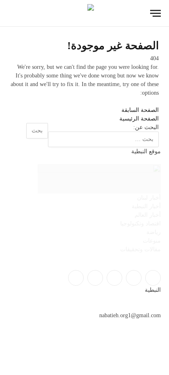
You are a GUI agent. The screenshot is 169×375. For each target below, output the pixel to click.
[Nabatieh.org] (84, 13)
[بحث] (12, 13)
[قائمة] (155, 13)
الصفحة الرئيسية (139, 119)
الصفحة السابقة (140, 110)
